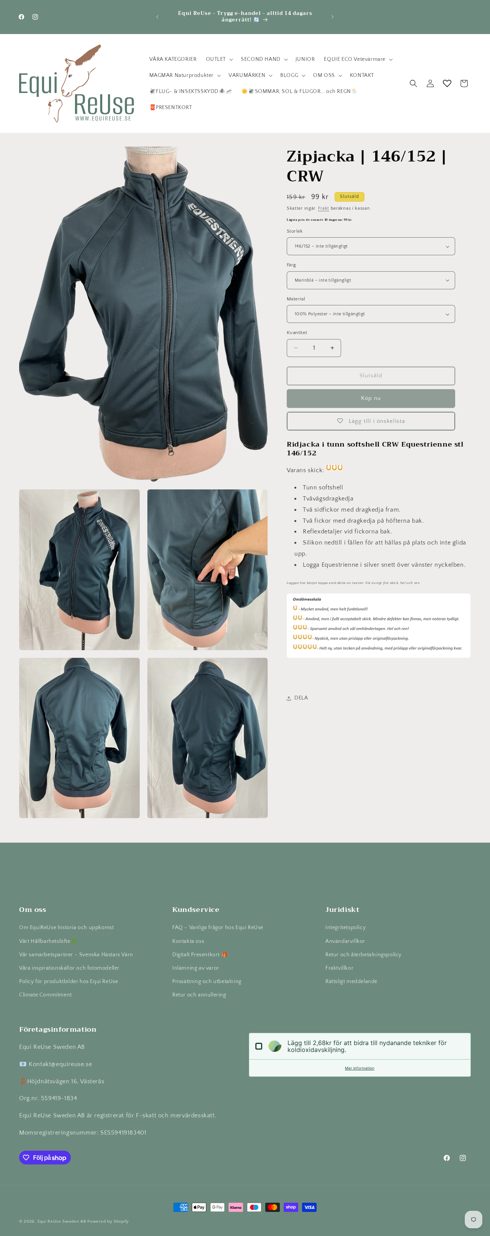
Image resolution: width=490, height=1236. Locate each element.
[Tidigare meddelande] (157, 17)
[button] (219, 59)
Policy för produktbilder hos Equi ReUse (68, 981)
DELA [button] (301, 698)
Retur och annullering (199, 995)
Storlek (295, 231)
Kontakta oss (188, 941)
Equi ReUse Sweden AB (62, 1221)
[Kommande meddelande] (332, 17)
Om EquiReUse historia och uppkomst (66, 928)
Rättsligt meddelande (351, 981)
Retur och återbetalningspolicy (363, 955)
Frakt (324, 208)
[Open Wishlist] (447, 83)
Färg (291, 264)
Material (296, 299)
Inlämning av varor (195, 968)
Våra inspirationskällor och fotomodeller (69, 968)
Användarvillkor (345, 941)
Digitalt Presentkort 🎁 (200, 955)
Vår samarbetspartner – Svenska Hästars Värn (76, 955)
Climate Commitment (45, 995)
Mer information (359, 1068)
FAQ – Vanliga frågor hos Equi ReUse (217, 928)
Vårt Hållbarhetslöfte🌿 (48, 941)
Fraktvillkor (339, 968)
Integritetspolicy (345, 928)
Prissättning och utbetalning (207, 981)
